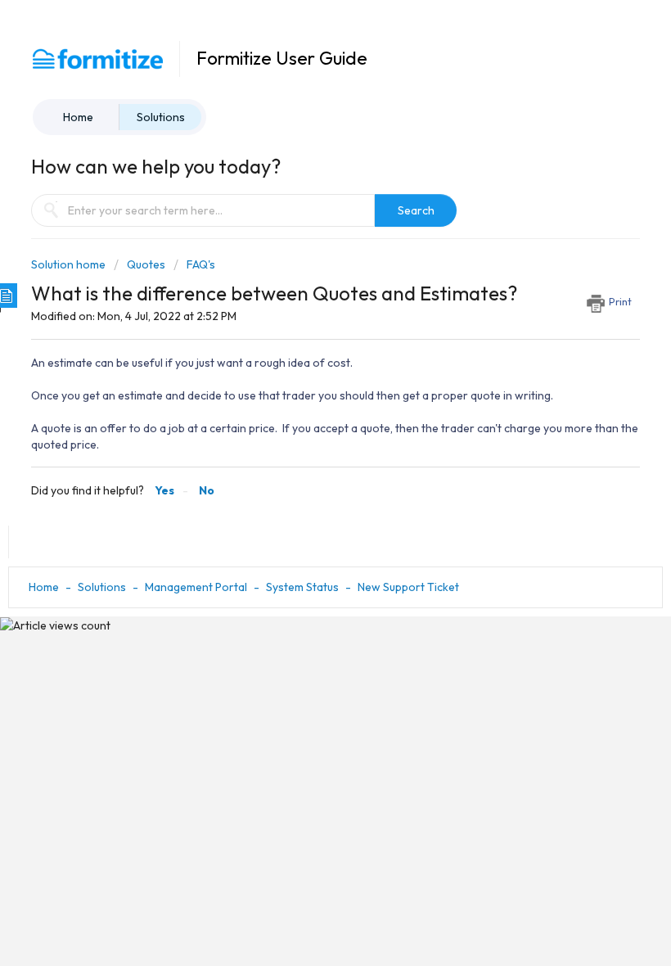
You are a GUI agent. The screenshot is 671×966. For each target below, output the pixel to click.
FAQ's (201, 264)
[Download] (305, 474)
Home (78, 117)
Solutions (161, 117)
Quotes (146, 264)
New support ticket (408, 587)
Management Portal (196, 587)
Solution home (69, 264)
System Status (302, 587)
